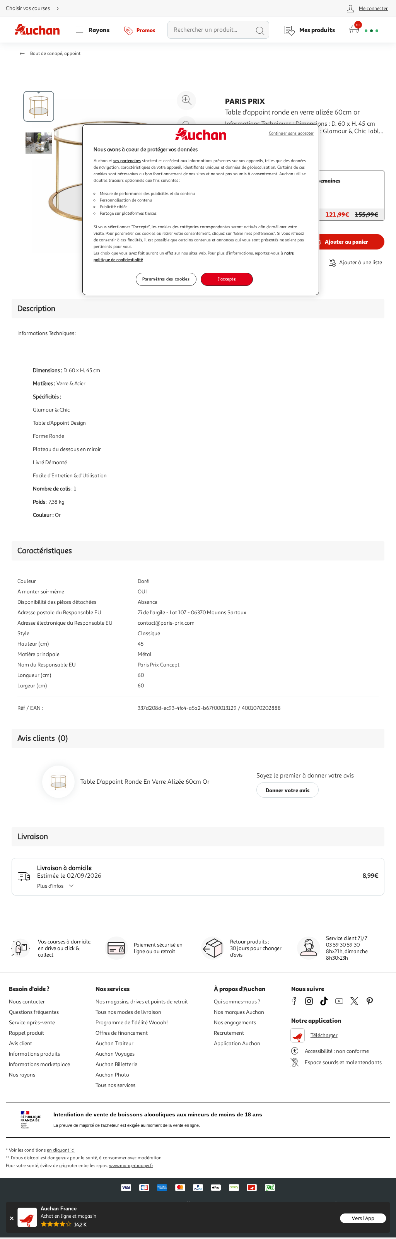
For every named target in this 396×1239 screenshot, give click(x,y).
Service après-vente (32, 1022)
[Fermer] (11, 1218)
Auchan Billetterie (116, 1064)
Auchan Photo (112, 1075)
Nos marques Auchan (239, 1012)
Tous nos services (115, 1085)
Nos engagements (235, 1022)
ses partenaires (127, 160)
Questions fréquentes (34, 1012)
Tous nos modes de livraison (128, 1012)
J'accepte (227, 279)
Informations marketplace (39, 1064)
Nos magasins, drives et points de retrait (142, 1001)
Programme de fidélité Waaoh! (132, 1022)
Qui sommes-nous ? (237, 1001)
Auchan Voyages (115, 1054)
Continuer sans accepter (291, 133)
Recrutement (229, 1033)
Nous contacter (27, 1001)
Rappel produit (26, 1033)
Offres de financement (122, 1033)
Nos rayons (22, 1075)
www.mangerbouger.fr (131, 1166)
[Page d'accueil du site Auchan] (40, 29)
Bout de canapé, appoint (55, 53)
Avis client (20, 1043)
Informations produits (34, 1054)
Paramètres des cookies (166, 279)
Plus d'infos (50, 886)
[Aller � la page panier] (363, 29)
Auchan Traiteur (114, 1043)
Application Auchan (237, 1043)
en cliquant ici (61, 1150)
